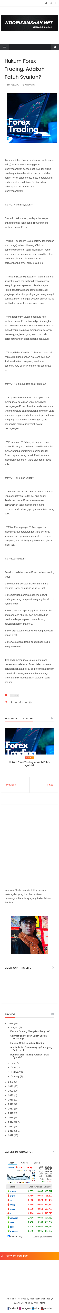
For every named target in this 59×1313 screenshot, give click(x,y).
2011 (11, 1135)
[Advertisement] (29, 847)
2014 (11, 1122)
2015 (11, 1117)
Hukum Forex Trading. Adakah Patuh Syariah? (29, 763)
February (16, 1071)
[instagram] (51, 3)
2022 (11, 1086)
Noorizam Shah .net (40, 1298)
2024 (11, 1023)
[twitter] (46, 3)
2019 (11, 1099)
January (15, 1076)
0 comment (29, 85)
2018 (11, 1104)
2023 (11, 1082)
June (14, 1067)
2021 (11, 1090)
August (15, 1027)
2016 (11, 1113)
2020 (11, 1095)
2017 (11, 1108)
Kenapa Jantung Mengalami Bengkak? (30, 1031)
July (13, 1063)
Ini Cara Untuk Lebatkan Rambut (27, 1043)
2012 (11, 1131)
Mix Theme (39, 1302)
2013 (11, 1126)
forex (14, 695)
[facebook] (56, 3)
